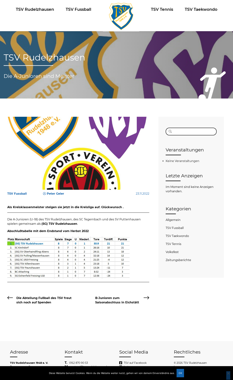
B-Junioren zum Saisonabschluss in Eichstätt (117, 300)
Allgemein (173, 220)
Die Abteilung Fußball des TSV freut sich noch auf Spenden (44, 300)
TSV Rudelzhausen (35, 9)
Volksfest (172, 252)
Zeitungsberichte (178, 260)
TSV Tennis (162, 9)
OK (180, 373)
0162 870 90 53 (78, 362)
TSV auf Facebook (135, 362)
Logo (121, 9)
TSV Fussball (78, 9)
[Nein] (228, 375)
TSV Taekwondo (201, 9)
